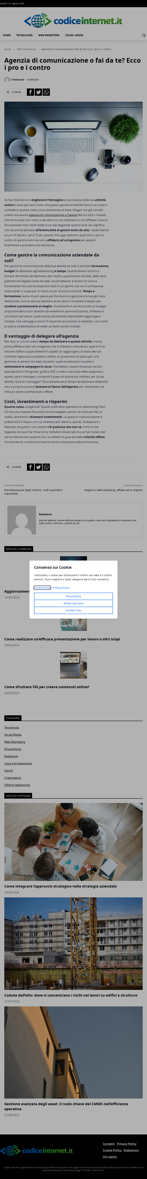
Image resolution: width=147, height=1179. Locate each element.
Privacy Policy (61, 587)
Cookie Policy (42, 587)
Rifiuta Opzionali (74, 603)
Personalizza (73, 596)
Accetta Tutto (73, 610)
